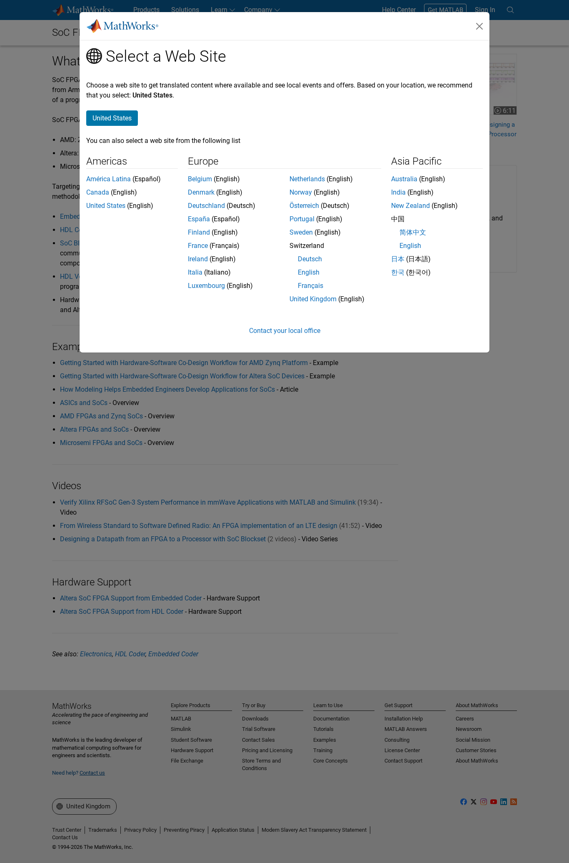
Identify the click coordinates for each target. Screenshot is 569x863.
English (308, 272)
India (398, 192)
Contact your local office (284, 331)
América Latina (108, 179)
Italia (195, 272)
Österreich (304, 206)
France (198, 246)
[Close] (479, 26)
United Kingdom (313, 299)
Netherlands (307, 179)
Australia (404, 179)
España (199, 219)
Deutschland (206, 206)
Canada (97, 192)
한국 (397, 272)
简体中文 (412, 232)
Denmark (201, 192)
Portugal (301, 219)
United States (105, 206)
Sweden (301, 232)
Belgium (200, 179)
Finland (199, 232)
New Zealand (410, 206)
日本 (397, 259)
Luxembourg (206, 286)
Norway (300, 192)
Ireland (198, 259)
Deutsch (310, 259)
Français (310, 286)
